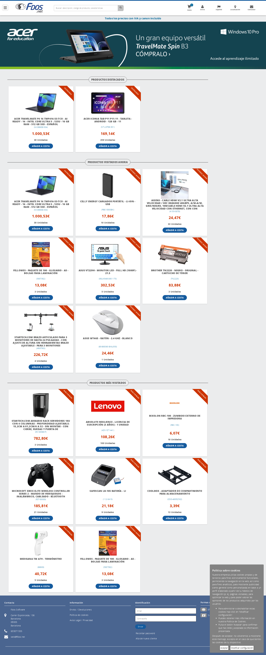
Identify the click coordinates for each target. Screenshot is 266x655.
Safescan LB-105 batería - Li (108, 490)
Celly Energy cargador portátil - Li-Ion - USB (107, 203)
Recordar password (145, 633)
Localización (235, 9)
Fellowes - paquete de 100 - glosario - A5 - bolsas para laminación (41, 272)
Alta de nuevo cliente (146, 638)
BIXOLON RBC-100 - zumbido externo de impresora (174, 417)
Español (219, 9)
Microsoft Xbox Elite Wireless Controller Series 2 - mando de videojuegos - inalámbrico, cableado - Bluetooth (41, 493)
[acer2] (133, 45)
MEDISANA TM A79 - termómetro (41, 558)
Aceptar (224, 647)
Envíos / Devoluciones (81, 609)
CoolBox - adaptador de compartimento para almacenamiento (174, 492)
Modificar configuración (242, 647)
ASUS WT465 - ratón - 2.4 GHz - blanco (108, 338)
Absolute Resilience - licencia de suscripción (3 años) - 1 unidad (108, 423)
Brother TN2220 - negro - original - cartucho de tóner (174, 272)
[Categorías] (5, 8)
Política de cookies (79, 615)
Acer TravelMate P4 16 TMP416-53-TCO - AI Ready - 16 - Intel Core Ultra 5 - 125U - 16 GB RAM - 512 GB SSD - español (40, 121)
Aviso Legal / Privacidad (81, 620)
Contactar (252, 9)
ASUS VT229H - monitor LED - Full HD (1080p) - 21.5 (108, 272)
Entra (202, 9)
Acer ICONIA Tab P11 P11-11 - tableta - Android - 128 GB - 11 (108, 120)
